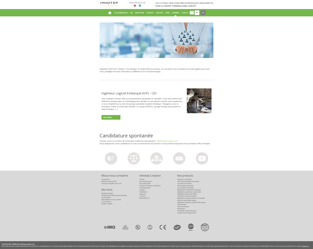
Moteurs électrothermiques (186, 200)
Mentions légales (107, 193)
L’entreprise (105, 179)
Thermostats (181, 204)
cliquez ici (305, 246)
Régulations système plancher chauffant (191, 198)
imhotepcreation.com (27, 244)
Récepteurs (181, 209)
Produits (150, 13)
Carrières (175, 13)
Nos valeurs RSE (144, 183)
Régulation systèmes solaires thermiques (191, 202)
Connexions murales (184, 183)
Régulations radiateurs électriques (189, 190)
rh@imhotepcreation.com (167, 141)
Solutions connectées (184, 179)
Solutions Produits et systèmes (150, 186)
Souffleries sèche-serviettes (186, 196)
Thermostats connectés (185, 186)
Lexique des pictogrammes (186, 213)
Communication (144, 188)
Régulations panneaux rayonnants (189, 192)
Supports (159, 13)
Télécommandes (183, 207)
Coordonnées (106, 202)
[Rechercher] (192, 12)
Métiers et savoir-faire (109, 181)
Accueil (141, 179)
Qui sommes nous (121, 13)
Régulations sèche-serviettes (187, 194)
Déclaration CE (144, 198)
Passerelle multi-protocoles (186, 211)
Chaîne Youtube (106, 204)
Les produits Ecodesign (185, 188)
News (168, 13)
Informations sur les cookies (111, 200)
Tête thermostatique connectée (188, 181)
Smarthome (139, 13)
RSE (131, 13)
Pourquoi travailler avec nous (111, 183)
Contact (185, 13)
